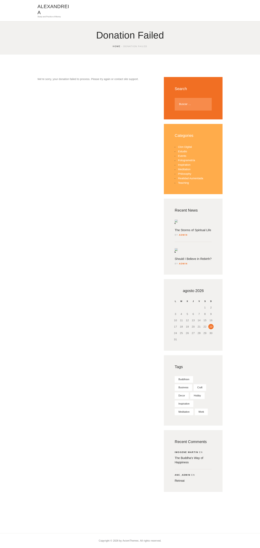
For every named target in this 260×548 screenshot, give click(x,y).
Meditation (184, 169)
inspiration (184, 403)
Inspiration (184, 164)
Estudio (182, 151)
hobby (197, 395)
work (201, 412)
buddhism (183, 379)
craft (199, 387)
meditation (184, 412)
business (183, 387)
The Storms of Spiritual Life (193, 230)
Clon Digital (185, 146)
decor (181, 395)
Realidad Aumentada (190, 178)
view (176, 221)
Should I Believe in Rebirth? (193, 258)
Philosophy (184, 173)
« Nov (173, 294)
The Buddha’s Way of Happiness (189, 460)
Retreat (180, 480)
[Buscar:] (193, 104)
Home (116, 46)
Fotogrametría (186, 160)
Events (182, 155)
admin (183, 235)
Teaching (183, 182)
